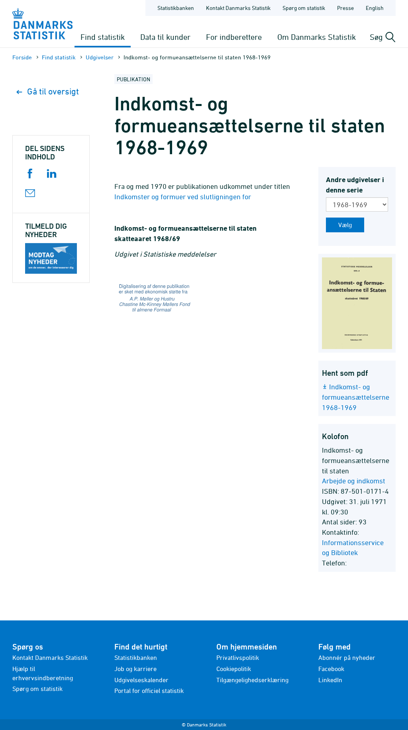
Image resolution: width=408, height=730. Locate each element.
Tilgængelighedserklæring (252, 679)
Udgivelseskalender (141, 679)
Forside (22, 57)
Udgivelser (100, 57)
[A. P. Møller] (204, 299)
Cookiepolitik (233, 668)
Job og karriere (135, 668)
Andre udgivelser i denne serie (355, 184)
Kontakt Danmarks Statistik (238, 7)
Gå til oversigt (53, 91)
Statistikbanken (175, 7)
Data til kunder (165, 36)
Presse (345, 7)
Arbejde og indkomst (353, 481)
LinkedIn (330, 679)
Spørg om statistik (303, 7)
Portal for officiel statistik (149, 690)
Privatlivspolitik (237, 657)
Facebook (331, 668)
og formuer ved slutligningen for (184, 196)
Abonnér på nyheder (346, 657)
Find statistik (102, 36)
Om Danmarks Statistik (316, 36)
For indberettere (234, 36)
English (375, 7)
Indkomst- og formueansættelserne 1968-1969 (355, 397)
